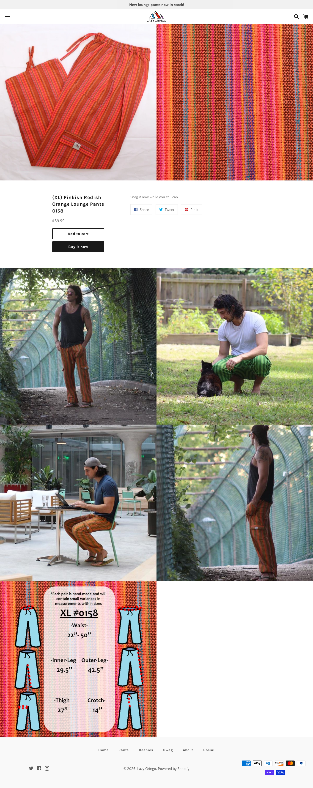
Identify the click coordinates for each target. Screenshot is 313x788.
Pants (123, 750)
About (188, 750)
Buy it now (78, 247)
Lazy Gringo (146, 768)
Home (103, 750)
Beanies (146, 750)
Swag (168, 750)
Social (209, 750)
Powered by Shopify (173, 768)
